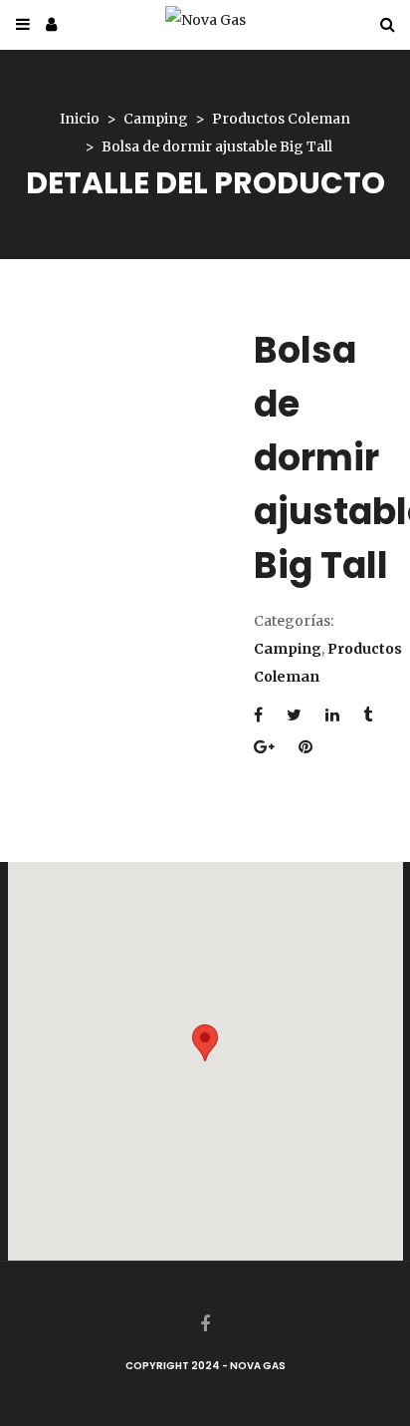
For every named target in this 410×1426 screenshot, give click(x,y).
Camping (155, 119)
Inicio (80, 119)
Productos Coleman (281, 119)
